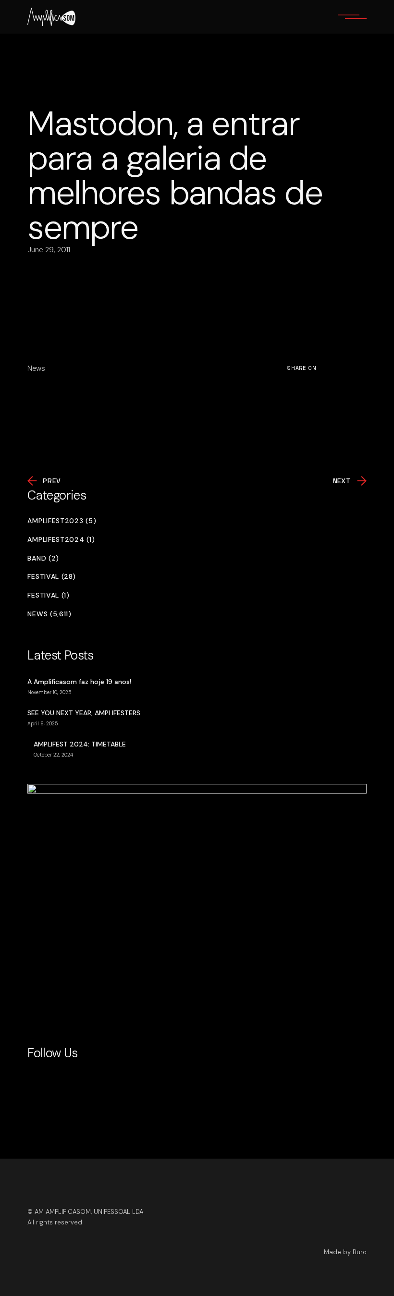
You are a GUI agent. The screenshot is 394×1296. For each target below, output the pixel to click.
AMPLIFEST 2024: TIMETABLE (80, 744)
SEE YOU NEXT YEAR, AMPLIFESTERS (83, 713)
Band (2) (43, 558)
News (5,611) (49, 614)
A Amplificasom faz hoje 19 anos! (79, 681)
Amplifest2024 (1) (61, 540)
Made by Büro (345, 1252)
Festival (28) (51, 577)
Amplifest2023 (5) (61, 521)
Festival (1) (48, 595)
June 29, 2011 (48, 250)
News (36, 368)
